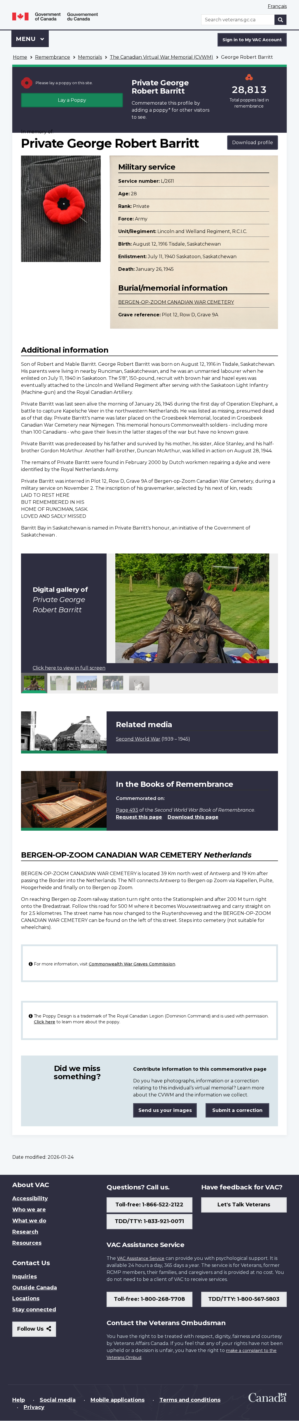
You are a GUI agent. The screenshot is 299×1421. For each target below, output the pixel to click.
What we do (29, 1220)
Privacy (34, 1407)
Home (20, 57)
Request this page (139, 817)
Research (25, 1232)
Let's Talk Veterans (244, 1204)
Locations (25, 1298)
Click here (44, 1022)
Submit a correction (237, 1110)
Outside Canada (34, 1287)
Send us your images (165, 1110)
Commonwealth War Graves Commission (132, 964)
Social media (58, 1400)
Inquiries (24, 1276)
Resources (26, 1243)
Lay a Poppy (72, 100)
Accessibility (30, 1198)
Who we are (29, 1209)
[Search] (280, 19)
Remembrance (52, 57)
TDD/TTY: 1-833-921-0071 (149, 1221)
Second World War (138, 739)
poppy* (162, 110)
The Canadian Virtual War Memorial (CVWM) (161, 57)
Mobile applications (118, 1400)
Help (18, 1400)
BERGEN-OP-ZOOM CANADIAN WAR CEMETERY (176, 302)
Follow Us (36, 1331)
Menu (26, 38)
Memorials (90, 57)
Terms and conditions (189, 1400)
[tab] (34, 683)
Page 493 (127, 810)
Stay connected (34, 1309)
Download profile (252, 142)
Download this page (193, 817)
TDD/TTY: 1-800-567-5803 (243, 1299)
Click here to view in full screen (69, 668)
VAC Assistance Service (140, 1258)
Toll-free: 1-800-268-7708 (149, 1299)
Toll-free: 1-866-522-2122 (149, 1204)
